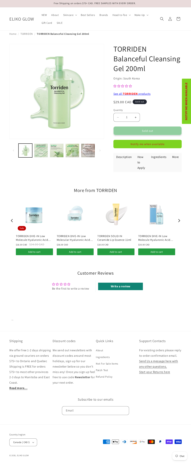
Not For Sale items (107, 363)
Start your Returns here (154, 372)
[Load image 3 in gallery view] (57, 150)
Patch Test (102, 370)
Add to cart (34, 251)
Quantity (118, 110)
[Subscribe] (125, 410)
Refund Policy (104, 376)
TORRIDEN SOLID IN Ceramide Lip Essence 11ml (114, 238)
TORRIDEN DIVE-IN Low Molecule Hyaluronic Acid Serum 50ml (154, 238)
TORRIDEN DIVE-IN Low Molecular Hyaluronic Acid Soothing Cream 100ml (73, 238)
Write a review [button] (120, 286)
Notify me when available (148, 144)
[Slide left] (13, 150)
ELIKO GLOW (23, 455)
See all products (132, 94)
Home (12, 34)
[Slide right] (100, 150)
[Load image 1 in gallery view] (25, 150)
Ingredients (103, 357)
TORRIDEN (27, 34)
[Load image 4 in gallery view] (72, 150)
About (99, 350)
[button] (70, 15)
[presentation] (12, 220)
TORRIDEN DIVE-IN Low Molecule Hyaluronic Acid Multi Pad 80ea (32, 238)
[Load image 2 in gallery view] (41, 150)
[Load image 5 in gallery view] (88, 150)
